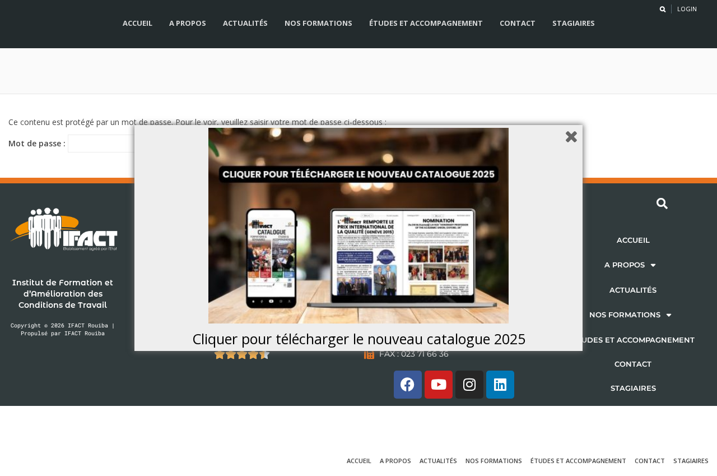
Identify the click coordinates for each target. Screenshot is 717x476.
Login (687, 8)
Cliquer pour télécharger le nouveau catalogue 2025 (358, 338)
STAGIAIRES (633, 387)
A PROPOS (624, 264)
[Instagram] (469, 385)
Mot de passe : (38, 143)
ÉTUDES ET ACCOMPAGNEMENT (633, 339)
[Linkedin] (500, 385)
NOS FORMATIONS (624, 314)
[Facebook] (408, 385)
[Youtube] (439, 385)
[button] (633, 265)
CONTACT (632, 363)
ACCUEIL (633, 239)
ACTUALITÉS (633, 289)
